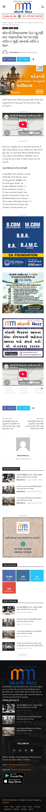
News (10, 28)
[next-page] (7, 509)
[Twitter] (26, 750)
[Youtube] (31, 750)
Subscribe (9, 583)
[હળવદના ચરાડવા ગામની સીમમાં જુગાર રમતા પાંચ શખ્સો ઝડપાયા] (8, 489)
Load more (22, 655)
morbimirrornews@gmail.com (18, 765)
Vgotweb (5, 802)
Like (9, 571)
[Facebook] (14, 750)
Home (4, 23)
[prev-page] (3, 509)
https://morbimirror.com (23, 459)
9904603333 (26, 770)
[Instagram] (20, 750)
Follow (23, 571)
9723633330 (15, 770)
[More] (33, 59)
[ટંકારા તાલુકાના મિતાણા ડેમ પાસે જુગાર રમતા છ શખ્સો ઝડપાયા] (8, 501)
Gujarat (10, 23)
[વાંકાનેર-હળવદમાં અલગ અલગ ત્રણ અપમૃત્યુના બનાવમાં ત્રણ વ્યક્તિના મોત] (8, 646)
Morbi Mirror (14, 52)
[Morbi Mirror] (5, 52)
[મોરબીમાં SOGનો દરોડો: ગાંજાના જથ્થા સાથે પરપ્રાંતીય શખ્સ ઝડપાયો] (8, 478)
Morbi (15, 28)
